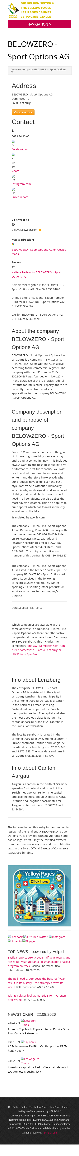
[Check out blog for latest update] (28, 941)
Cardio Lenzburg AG (49, 650)
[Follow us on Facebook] (15, 936)
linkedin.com (20, 197)
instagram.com (21, 184)
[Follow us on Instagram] (57, 936)
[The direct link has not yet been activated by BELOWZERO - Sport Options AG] (40, 229)
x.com (15, 171)
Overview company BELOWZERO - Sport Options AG (38, 71)
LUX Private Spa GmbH (26, 654)
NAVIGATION (38, 24)
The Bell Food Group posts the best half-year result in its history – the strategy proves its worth (36, 983)
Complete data (23, 112)
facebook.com (20, 149)
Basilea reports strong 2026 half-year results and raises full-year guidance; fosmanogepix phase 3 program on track (39, 962)
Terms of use (49, 1132)
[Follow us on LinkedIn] (15, 941)
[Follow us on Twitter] (35, 936)
